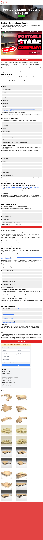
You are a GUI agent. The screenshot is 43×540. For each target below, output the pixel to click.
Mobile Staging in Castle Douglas (8, 382)
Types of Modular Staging (7, 375)
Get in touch (21, 16)
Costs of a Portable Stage (7, 378)
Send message (16, 365)
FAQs (3, 384)
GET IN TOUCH (21, 227)
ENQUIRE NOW (21, 341)
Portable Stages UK (6, 371)
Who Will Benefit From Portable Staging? (10, 376)
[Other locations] (38, 2)
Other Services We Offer (7, 385)
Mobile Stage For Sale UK (7, 380)
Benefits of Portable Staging (7, 373)
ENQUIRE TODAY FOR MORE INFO (21, 59)
